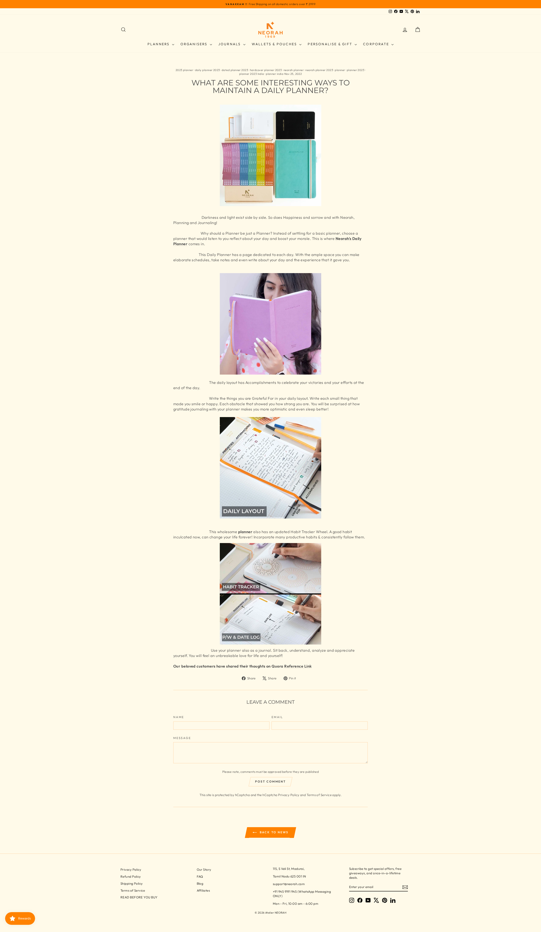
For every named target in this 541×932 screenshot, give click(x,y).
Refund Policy (130, 877)
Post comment (270, 781)
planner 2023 (355, 70)
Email (277, 717)
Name (178, 717)
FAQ (200, 877)
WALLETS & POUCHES (275, 44)
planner (340, 70)
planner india (274, 73)
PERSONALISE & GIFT (331, 44)
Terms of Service (319, 795)
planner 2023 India (251, 73)
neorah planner (294, 70)
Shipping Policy (131, 883)
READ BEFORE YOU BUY (139, 897)
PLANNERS (159, 44)
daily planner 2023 (207, 70)
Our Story (204, 870)
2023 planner (184, 70)
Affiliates (203, 890)
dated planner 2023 (235, 70)
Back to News (273, 832)
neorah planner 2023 (319, 70)
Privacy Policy (288, 795)
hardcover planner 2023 (266, 70)
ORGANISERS (194, 44)
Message (182, 738)
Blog (200, 883)
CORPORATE (376, 44)
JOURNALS (230, 44)
